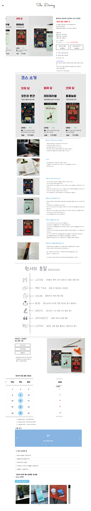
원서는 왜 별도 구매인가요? (24, 455)
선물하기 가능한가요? (22, 469)
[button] (3, 5)
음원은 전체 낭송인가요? (23, 459)
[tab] (48, 455)
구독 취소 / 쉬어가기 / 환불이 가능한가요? (27, 465)
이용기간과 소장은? (22, 462)
